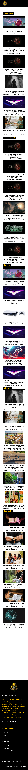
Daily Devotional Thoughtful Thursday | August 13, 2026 (14, 547)
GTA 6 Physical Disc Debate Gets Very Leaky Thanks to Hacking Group (14, 30)
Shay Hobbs (10, 364)
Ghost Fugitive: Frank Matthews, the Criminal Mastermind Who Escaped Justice (14, 91)
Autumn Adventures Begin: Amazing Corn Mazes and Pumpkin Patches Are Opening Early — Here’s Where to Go (14, 447)
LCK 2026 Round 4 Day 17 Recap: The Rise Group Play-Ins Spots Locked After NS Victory (14, 111)
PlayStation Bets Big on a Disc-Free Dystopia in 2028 (14, 321)
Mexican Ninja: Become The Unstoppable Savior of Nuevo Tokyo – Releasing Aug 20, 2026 (14, 362)
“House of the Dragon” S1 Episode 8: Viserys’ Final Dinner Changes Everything (14, 71)
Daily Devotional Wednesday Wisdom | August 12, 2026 (14, 566)
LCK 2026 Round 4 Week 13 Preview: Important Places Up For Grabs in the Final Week (14, 382)
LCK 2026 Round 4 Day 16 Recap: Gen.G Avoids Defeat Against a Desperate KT (14, 341)
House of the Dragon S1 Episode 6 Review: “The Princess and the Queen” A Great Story (14, 259)
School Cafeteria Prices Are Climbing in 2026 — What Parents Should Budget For (14, 132)
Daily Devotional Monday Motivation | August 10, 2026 (14, 604)
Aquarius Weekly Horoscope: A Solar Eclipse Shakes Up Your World (14, 625)
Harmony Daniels (11, 134)
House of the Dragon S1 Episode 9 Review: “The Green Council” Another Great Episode (14, 50)
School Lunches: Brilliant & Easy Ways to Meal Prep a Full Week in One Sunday (14, 505)
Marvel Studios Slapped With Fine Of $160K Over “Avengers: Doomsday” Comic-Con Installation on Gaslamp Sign (14, 238)
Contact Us (7, 748)
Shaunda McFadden (10, 94)
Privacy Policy (9, 766)
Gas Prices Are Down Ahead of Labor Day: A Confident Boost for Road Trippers (14, 467)
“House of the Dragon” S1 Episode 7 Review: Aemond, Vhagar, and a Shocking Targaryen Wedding (14, 196)
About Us (7, 746)
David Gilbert (11, 33)
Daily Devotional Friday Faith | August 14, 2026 (14, 528)
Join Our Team (8, 750)
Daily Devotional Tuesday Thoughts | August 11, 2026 (14, 585)
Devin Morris (10, 114)
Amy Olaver (11, 627)
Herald (6, 735)
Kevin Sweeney (11, 53)
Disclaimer (15, 766)
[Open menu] (25, 3)
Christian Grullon (11, 219)
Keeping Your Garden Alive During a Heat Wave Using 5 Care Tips (14, 486)
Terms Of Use (23, 766)
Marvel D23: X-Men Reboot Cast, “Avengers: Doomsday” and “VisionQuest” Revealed (14, 217)
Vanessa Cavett (10, 530)
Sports (6, 733)
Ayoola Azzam (11, 489)
